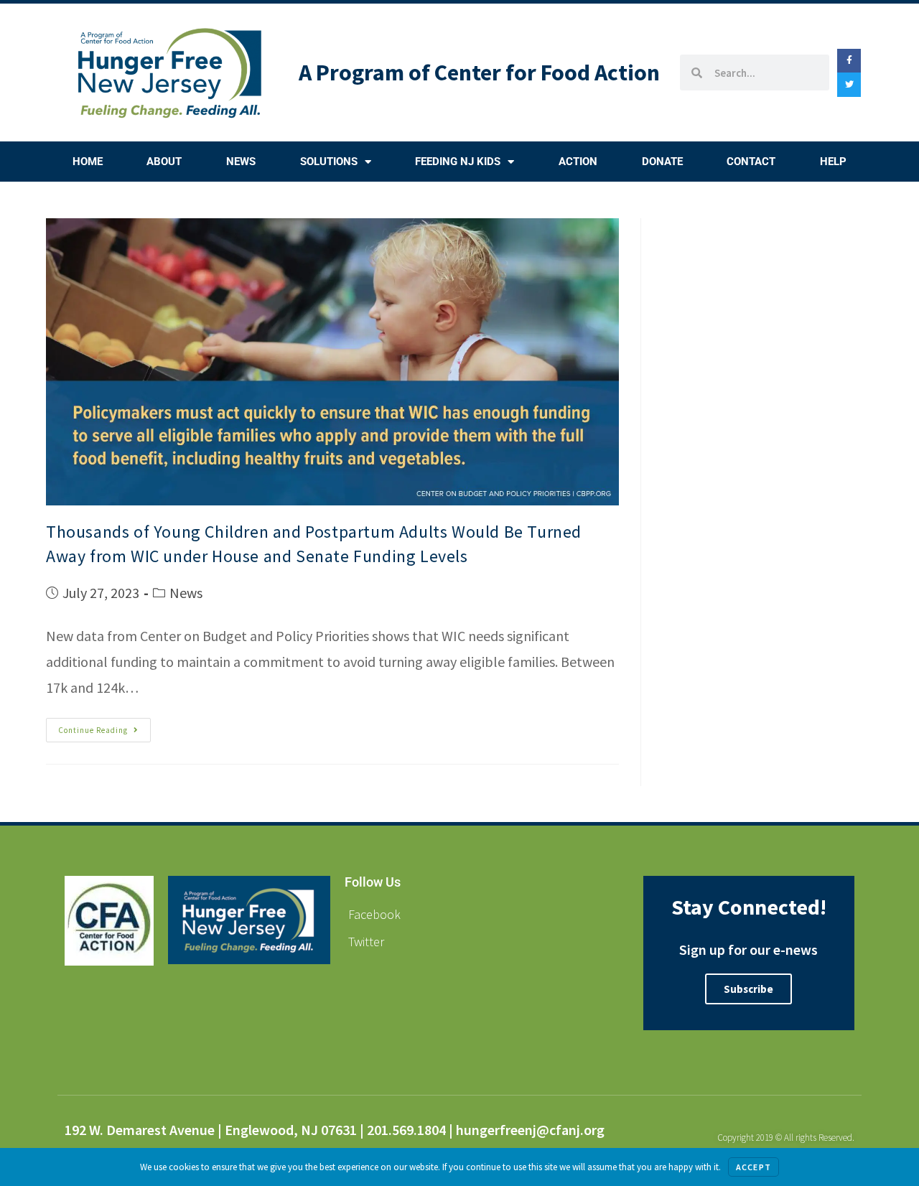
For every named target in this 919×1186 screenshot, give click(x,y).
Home (88, 161)
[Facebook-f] (849, 61)
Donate (662, 161)
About (164, 161)
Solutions (329, 161)
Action (578, 161)
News (241, 161)
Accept (753, 1167)
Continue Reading (104, 726)
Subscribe (748, 989)
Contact (751, 161)
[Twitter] (849, 85)
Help (833, 161)
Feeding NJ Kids (457, 161)
